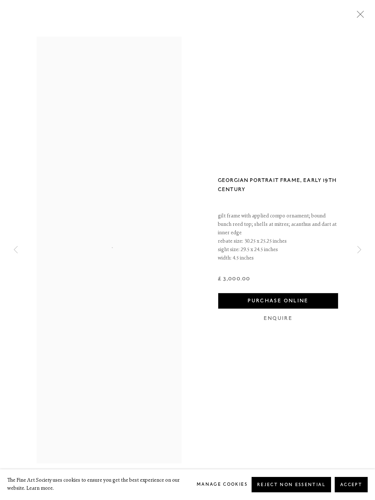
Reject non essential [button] (291, 485)
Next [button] (359, 250)
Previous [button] (15, 250)
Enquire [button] (278, 318)
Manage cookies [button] (222, 484)
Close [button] (358, 16)
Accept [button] (351, 485)
